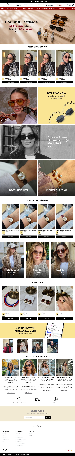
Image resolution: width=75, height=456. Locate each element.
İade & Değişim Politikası (20, 443)
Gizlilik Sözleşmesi (19, 437)
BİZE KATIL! (48, 417)
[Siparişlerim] (70, 5)
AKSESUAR (40, 4)
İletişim (17, 435)
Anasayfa (4, 433)
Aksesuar (4, 437)
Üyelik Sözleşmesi (19, 441)
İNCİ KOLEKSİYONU (49, 4)
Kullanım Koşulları (19, 445)
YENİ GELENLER (18, 4)
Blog (3, 441)
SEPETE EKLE (11, 82)
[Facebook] (3, 450)
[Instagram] (6, 450)
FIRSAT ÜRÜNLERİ (59, 4)
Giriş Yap (30, 433)
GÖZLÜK (26, 4)
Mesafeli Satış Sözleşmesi (21, 439)
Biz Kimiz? (18, 433)
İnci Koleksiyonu (6, 439)
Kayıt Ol (30, 435)
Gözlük (4, 435)
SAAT (32, 4)
